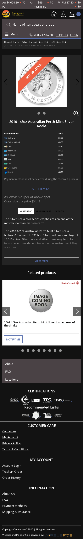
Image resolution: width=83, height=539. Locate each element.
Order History (11, 477)
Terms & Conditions (15, 449)
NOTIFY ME (42, 189)
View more (41, 261)
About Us (8, 494)
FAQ (8, 371)
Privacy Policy (11, 443)
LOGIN (74, 35)
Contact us (9, 431)
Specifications (43, 210)
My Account (64, 14)
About (9, 364)
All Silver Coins (60, 42)
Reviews (59, 210)
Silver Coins (44, 42)
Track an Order (12, 471)
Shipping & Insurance (16, 512)
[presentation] (6, 311)
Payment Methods (14, 506)
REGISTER (62, 35)
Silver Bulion (29, 42)
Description (25, 210)
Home (55, 14)
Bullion (16, 42)
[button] (39, 113)
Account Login (11, 465)
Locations (11, 379)
